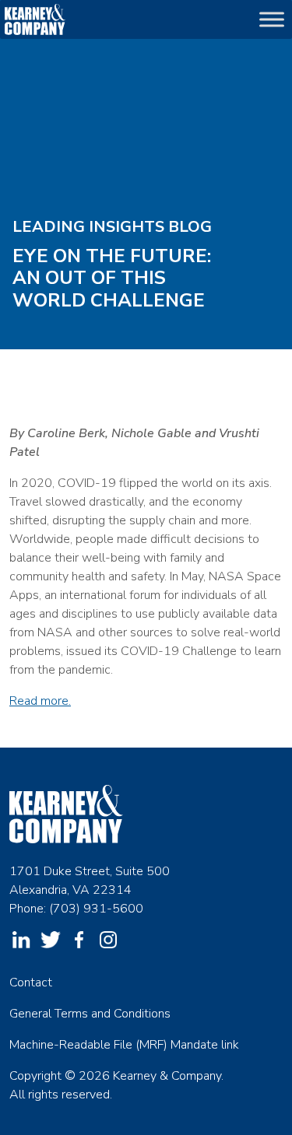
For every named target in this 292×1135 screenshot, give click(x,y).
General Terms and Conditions (90, 1013)
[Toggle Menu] (271, 19)
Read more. (40, 700)
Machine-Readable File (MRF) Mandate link (124, 1044)
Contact (30, 982)
